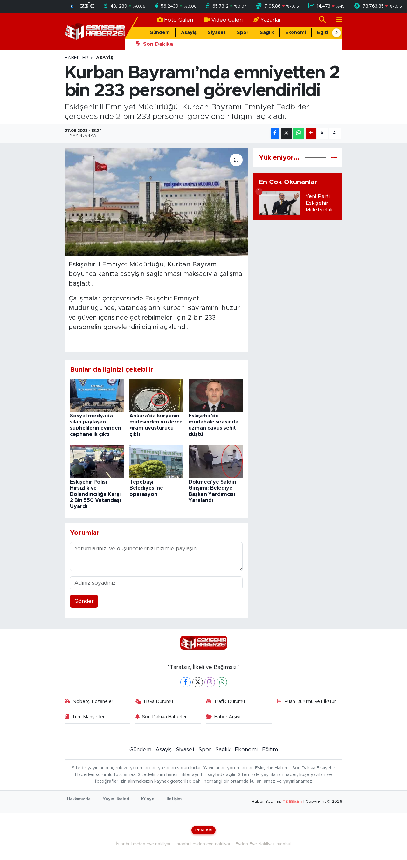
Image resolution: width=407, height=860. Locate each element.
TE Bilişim (292, 802)
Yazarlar (270, 20)
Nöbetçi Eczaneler (92, 701)
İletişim (174, 799)
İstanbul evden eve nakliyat (143, 843)
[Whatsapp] (222, 682)
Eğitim (325, 32)
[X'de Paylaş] (286, 133)
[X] (197, 682)
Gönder (84, 601)
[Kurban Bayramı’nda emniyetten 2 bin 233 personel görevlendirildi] (156, 202)
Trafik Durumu (229, 701)
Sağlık (267, 32)
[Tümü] (334, 157)
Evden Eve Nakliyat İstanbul (263, 843)
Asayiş (189, 32)
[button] (336, 32)
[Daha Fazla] (311, 133)
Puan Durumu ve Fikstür (310, 701)
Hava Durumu (158, 701)
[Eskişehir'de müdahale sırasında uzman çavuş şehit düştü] (216, 395)
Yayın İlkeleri (116, 799)
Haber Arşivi (227, 716)
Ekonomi (295, 32)
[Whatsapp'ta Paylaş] (298, 133)
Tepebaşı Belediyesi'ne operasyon (146, 488)
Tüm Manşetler (88, 716)
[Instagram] (209, 682)
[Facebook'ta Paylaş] (275, 133)
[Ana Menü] (336, 20)
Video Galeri (227, 20)
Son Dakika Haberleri (165, 716)
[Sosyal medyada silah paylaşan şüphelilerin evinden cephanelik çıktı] (97, 395)
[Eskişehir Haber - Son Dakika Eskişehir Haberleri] (95, 31)
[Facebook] (185, 682)
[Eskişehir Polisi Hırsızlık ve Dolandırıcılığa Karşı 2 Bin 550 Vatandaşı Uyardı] (97, 461)
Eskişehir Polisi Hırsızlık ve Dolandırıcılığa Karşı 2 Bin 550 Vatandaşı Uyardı (95, 494)
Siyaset (217, 32)
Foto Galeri (178, 20)
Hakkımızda (79, 799)
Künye (148, 799)
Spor (243, 32)
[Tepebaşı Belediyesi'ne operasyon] (156, 461)
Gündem (159, 32)
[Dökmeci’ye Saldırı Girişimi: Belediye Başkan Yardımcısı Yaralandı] (216, 461)
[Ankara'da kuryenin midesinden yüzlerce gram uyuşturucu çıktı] (156, 395)
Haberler (76, 58)
